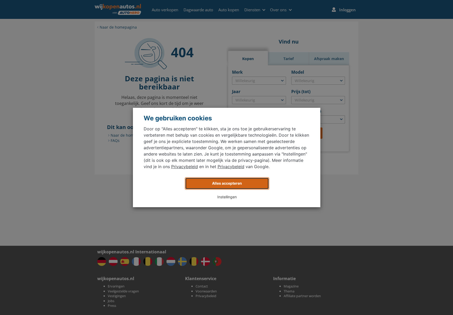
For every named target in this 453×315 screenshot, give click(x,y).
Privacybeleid (184, 166)
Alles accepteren (227, 183)
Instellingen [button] (227, 197)
